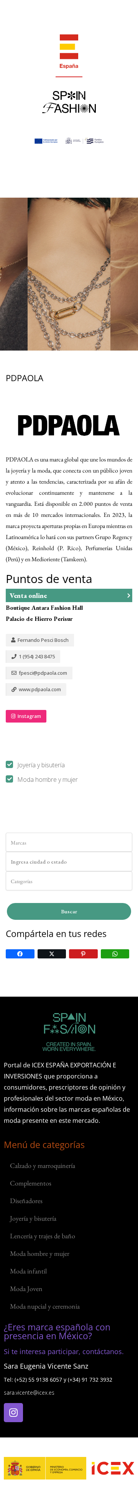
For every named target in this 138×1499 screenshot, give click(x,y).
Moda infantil (28, 1271)
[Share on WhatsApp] (115, 953)
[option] (69, 274)
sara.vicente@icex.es (29, 1392)
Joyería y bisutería (41, 765)
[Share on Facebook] (20, 953)
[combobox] (69, 842)
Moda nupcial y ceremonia (45, 1306)
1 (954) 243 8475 (36, 656)
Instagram (28, 716)
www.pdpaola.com (39, 689)
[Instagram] (13, 1412)
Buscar (69, 911)
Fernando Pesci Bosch (42, 640)
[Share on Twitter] (52, 953)
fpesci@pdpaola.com (42, 672)
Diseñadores (26, 1200)
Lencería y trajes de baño (42, 1235)
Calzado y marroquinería (42, 1165)
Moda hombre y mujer (47, 779)
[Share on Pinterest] (83, 953)
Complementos (30, 1183)
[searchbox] (43, 842)
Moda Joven (26, 1288)
